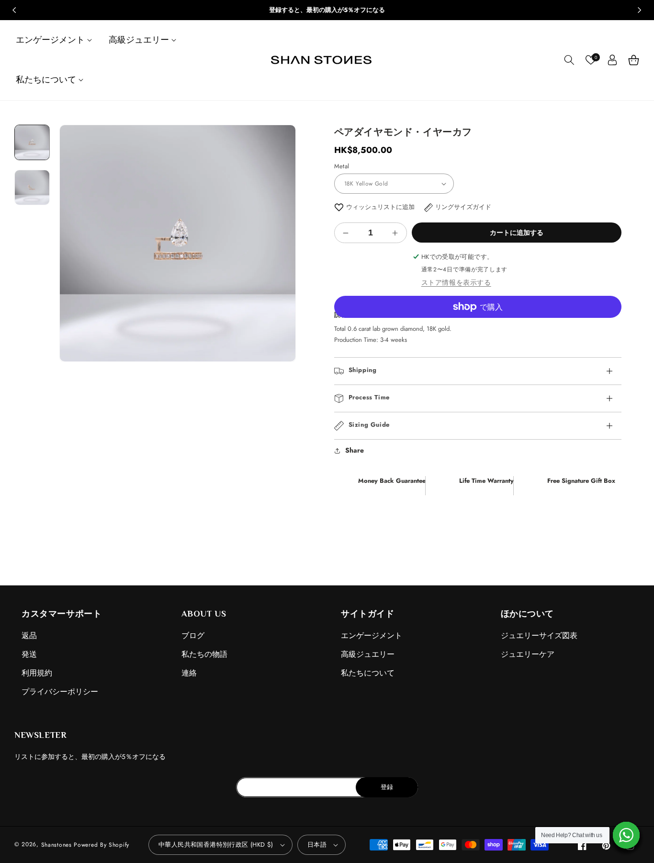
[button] (55, 40)
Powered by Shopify (101, 844)
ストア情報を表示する (456, 282)
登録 (387, 787)
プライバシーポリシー (60, 691)
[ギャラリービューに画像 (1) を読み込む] (32, 142)
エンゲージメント (371, 635)
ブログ (192, 635)
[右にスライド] (639, 10)
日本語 (317, 844)
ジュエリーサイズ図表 (539, 635)
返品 (29, 635)
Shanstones (56, 844)
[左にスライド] (14, 10)
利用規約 (37, 672)
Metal (342, 166)
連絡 (189, 672)
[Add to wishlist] (339, 206)
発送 (29, 654)
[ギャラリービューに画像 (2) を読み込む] (32, 187)
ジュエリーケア (527, 654)
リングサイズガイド (463, 206)
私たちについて (368, 672)
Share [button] (354, 450)
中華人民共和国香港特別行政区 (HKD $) (215, 844)
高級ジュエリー (368, 654)
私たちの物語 (204, 654)
